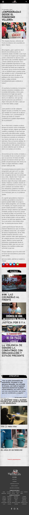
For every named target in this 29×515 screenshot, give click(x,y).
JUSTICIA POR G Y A (13, 322)
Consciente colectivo (14, 483)
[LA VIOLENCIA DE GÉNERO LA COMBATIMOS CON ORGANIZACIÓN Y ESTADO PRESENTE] (14, 333)
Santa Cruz (24, 501)
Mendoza (16, 498)
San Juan (9, 502)
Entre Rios (9, 496)
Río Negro (16, 496)
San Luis (9, 499)
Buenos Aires (4, 502)
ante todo (14, 479)
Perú (18, 493)
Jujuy (4, 504)
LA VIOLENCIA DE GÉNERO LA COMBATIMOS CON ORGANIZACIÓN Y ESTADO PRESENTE (13, 350)
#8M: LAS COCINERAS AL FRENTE (10, 297)
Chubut (4, 501)
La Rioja (9, 504)
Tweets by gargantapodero (14, 459)
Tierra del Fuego (24, 502)
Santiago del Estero (16, 502)
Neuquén (9, 498)
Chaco (16, 499)
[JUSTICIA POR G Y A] (14, 311)
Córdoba (4, 498)
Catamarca (24, 498)
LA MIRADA (14, 481)
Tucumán (4, 499)
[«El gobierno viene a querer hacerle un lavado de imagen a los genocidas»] (14, 388)
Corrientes (24, 504)
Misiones (24, 499)
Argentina (4, 493)
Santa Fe (9, 501)
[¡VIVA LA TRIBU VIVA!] (14, 415)
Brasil (21, 493)
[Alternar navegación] (3, 1)
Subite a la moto (14, 485)
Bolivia (13, 493)
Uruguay (9, 493)
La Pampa (24, 496)
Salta (16, 501)
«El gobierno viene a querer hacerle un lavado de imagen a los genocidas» (14, 401)
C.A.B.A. (4, 496)
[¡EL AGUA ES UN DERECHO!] (14, 438)
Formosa (16, 504)
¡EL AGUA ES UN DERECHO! (11, 450)
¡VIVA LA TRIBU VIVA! (9, 426)
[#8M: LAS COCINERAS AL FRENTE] (14, 283)
